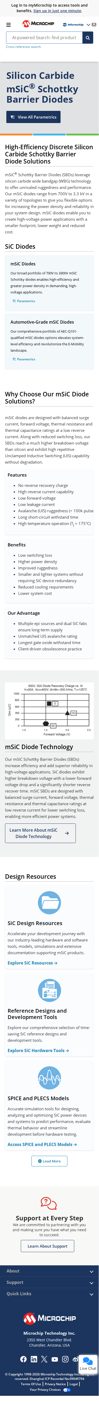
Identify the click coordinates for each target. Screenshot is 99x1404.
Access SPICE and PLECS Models (40, 1144)
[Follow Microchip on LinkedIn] (34, 1361)
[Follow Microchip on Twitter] (44, 1361)
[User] (76, 24)
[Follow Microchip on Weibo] (75, 1360)
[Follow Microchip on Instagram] (65, 1361)
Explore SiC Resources (31, 963)
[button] (40, 833)
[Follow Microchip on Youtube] (54, 1360)
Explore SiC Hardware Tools (37, 1050)
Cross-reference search (23, 46)
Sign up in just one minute (57, 10)
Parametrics (26, 301)
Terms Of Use (31, 1384)
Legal (74, 1384)
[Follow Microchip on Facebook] (23, 1361)
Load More (52, 1161)
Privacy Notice (55, 1384)
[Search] (87, 37)
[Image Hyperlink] (38, 26)
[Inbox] (94, 25)
